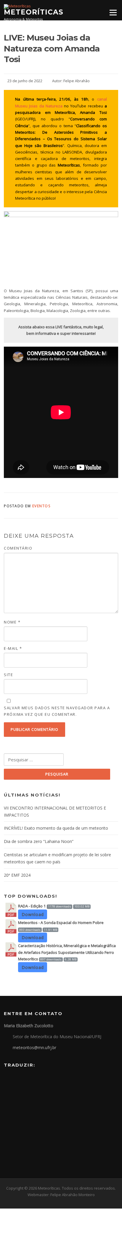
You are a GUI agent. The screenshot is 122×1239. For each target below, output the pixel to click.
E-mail (13, 648)
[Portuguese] (7, 1079)
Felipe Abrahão (76, 80)
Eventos (41, 505)
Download (33, 914)
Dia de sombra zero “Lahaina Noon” (38, 841)
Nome (12, 622)
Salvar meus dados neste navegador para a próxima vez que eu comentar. (57, 711)
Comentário (18, 548)
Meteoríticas (33, 12)
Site (8, 674)
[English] (15, 1079)
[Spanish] (22, 1079)
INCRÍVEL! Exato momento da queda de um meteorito (56, 828)
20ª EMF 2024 (17, 875)
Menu (113, 12)
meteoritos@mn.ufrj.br (34, 1047)
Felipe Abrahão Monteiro (72, 1194)
